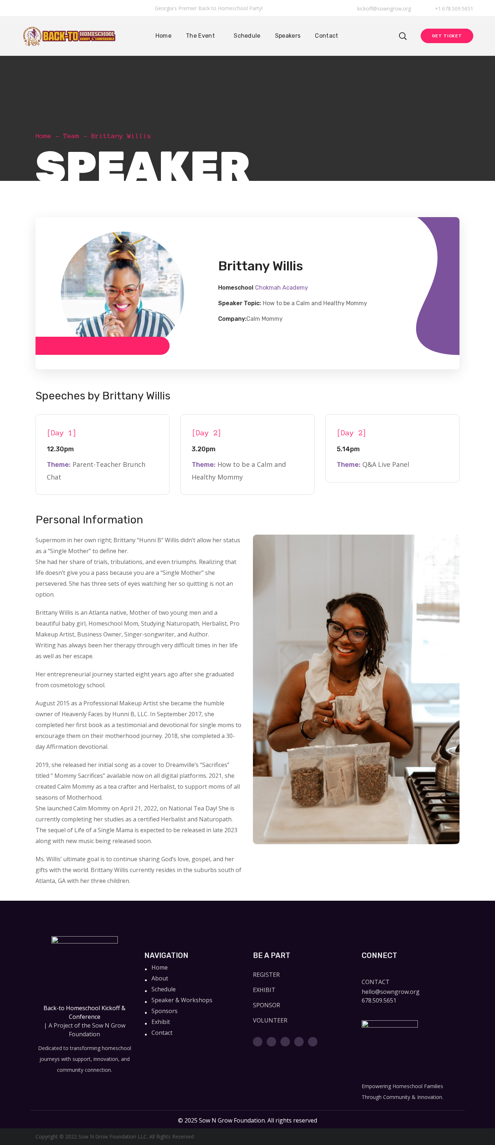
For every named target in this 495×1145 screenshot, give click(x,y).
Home (43, 136)
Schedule (163, 989)
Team (71, 136)
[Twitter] (257, 1041)
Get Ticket (447, 35)
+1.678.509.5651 (453, 8)
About (159, 978)
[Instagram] (285, 1041)
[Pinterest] (312, 1041)
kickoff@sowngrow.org (384, 8)
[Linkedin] (299, 1041)
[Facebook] (271, 1041)
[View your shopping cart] (385, 36)
